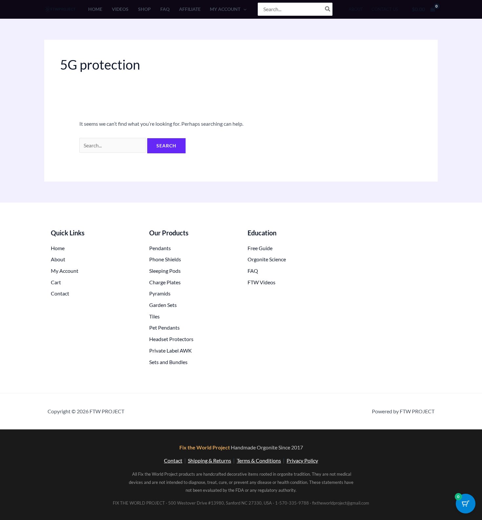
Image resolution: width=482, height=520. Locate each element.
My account (225, 9)
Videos (120, 9)
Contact (173, 460)
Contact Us (385, 9)
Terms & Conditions (259, 460)
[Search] (328, 9)
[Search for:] (113, 145)
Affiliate (190, 9)
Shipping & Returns (209, 460)
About (356, 9)
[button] (243, 9)
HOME (95, 9)
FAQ (165, 9)
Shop (144, 9)
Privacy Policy (302, 460)
